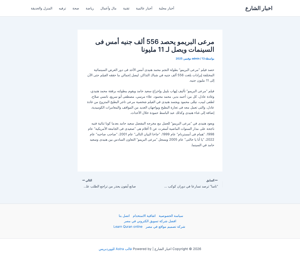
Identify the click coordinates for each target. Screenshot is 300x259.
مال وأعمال (108, 8)
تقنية (126, 8)
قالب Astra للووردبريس (115, 249)
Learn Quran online (127, 226)
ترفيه (62, 8)
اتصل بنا (124, 216)
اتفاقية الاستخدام (144, 216)
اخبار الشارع (258, 8)
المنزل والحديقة (41, 8)
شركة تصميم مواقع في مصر (165, 226)
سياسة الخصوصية (171, 216)
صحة (75, 8)
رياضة (90, 8)
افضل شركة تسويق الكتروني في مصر (150, 221)
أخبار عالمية (144, 8)
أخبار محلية (166, 8)
